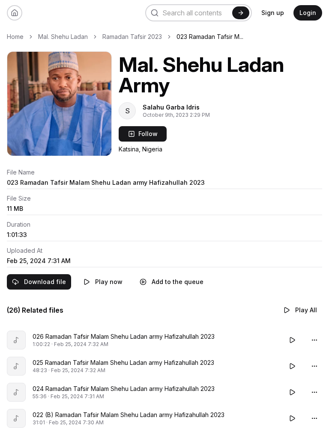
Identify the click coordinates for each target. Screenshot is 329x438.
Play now (109, 281)
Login (307, 12)
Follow (148, 133)
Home (15, 36)
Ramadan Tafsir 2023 (132, 36)
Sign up (272, 12)
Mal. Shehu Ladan (63, 36)
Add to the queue (177, 281)
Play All (306, 310)
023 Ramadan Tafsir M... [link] (209, 36)
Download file (45, 281)
